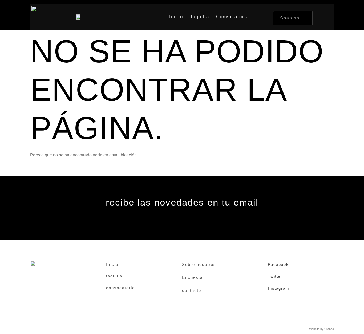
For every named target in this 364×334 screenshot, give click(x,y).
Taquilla (199, 16)
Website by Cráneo (321, 329)
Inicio (176, 16)
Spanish (290, 18)
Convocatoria (232, 16)
